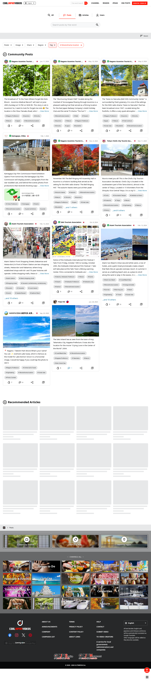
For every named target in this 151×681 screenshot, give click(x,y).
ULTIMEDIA (79, 665)
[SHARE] (32, 125)
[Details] (43, 125)
